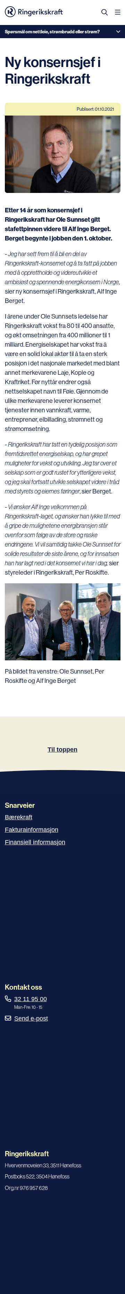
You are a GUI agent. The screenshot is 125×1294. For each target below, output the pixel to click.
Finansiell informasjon (35, 842)
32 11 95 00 (30, 999)
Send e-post (31, 1018)
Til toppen (62, 749)
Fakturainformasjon (31, 829)
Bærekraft (18, 817)
